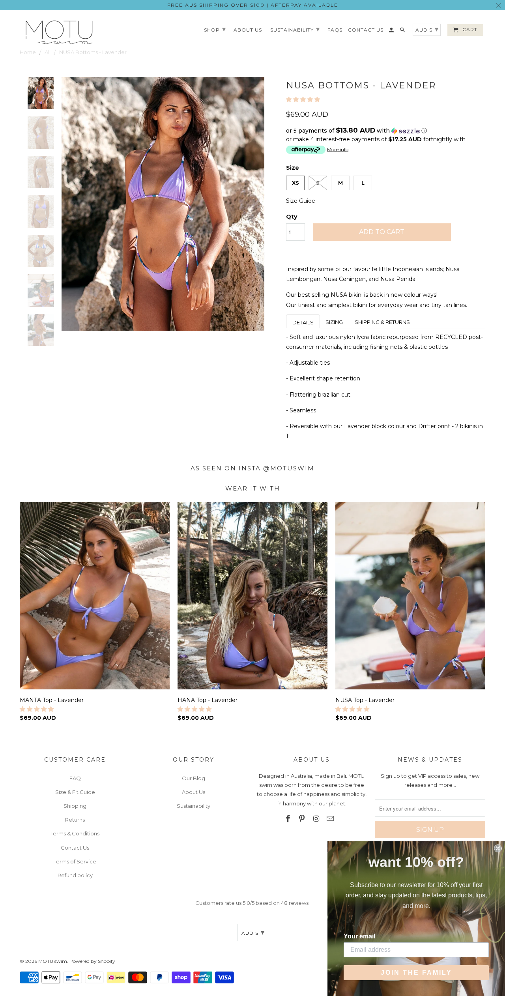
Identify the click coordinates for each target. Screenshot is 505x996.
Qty (291, 216)
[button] (304, 99)
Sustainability (193, 806)
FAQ (75, 778)
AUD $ (253, 932)
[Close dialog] (498, 848)
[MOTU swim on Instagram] (316, 818)
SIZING (334, 322)
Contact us (365, 30)
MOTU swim (52, 961)
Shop (215, 29)
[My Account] (392, 31)
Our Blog (193, 778)
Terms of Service (75, 861)
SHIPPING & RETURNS (382, 322)
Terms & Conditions (74, 833)
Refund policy (75, 875)
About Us (193, 792)
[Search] (403, 31)
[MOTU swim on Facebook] (288, 818)
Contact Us (75, 847)
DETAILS (303, 322)
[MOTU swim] (59, 32)
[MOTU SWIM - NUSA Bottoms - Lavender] (163, 204)
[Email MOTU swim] (331, 818)
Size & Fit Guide (75, 792)
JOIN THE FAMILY (416, 972)
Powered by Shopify (92, 961)
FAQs (334, 30)
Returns (75, 819)
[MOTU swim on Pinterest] (302, 818)
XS (295, 183)
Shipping (75, 806)
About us (248, 30)
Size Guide (300, 200)
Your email (359, 936)
